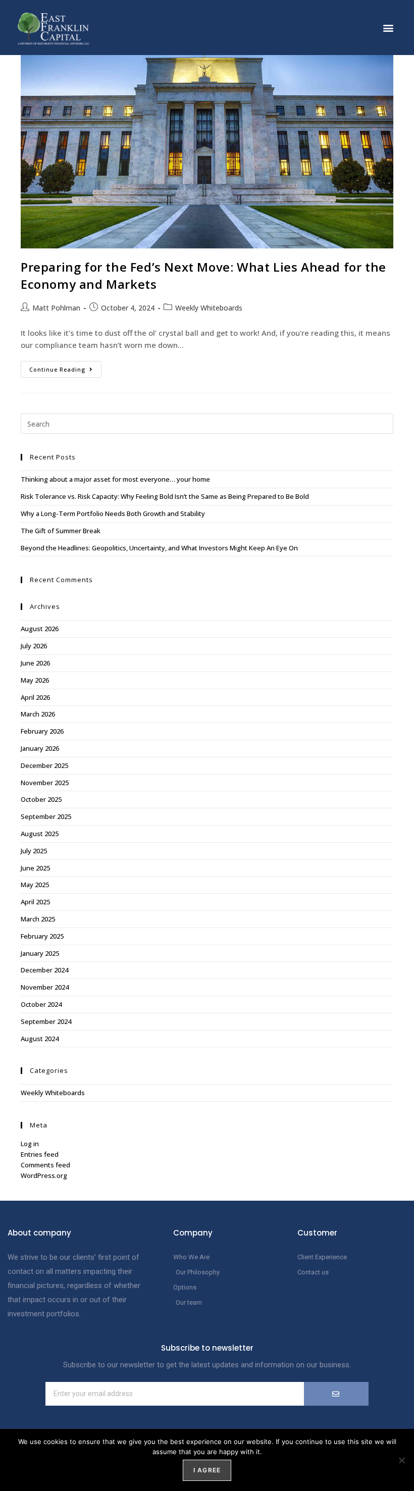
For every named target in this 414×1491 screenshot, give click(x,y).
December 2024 (44, 969)
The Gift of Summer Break (60, 530)
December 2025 (44, 765)
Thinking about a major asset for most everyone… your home (115, 479)
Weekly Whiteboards (208, 308)
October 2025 (41, 799)
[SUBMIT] (336, 1394)
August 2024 (40, 1038)
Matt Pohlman (56, 308)
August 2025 (40, 833)
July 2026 (34, 645)
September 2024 (46, 1021)
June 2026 (35, 662)
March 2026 (38, 713)
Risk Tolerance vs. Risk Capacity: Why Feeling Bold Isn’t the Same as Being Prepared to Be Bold (165, 496)
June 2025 (35, 867)
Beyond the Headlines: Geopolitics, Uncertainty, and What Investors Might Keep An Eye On (159, 547)
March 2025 (38, 918)
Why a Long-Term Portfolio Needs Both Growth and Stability (113, 513)
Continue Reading (65, 367)
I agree (207, 1470)
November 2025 (45, 782)
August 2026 (40, 628)
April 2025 (35, 901)
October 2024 (41, 1004)
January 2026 (40, 748)
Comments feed (45, 1164)
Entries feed (40, 1154)
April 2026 (35, 697)
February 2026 (42, 731)
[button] (388, 27)
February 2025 (42, 936)
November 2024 (45, 987)
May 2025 (35, 884)
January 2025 (40, 953)
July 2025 (34, 850)
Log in (30, 1143)
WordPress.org (44, 1175)
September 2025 (46, 816)
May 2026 (35, 680)
